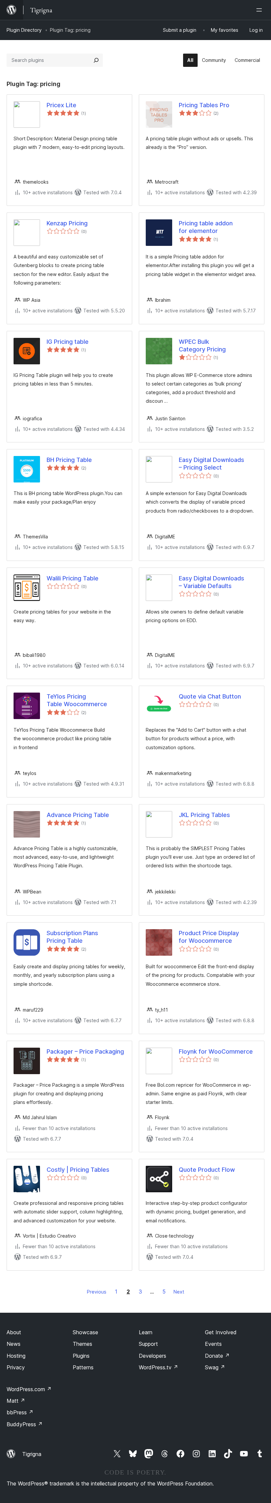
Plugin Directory (24, 30)
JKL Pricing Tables (204, 814)
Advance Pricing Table (78, 814)
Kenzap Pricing (67, 223)
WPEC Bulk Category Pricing (202, 345)
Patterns (83, 1367)
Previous (96, 1292)
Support (148, 1344)
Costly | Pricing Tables (78, 1169)
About (14, 1332)
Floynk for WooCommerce (216, 1051)
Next (179, 1292)
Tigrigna (31, 1454)
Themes (82, 1344)
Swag (215, 1367)
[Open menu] (260, 10)
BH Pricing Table (69, 459)
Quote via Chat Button (210, 696)
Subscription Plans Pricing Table (72, 937)
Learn (145, 1332)
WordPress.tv (158, 1367)
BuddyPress (25, 1424)
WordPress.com (29, 1389)
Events (213, 1344)
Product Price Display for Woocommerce (209, 937)
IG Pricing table (68, 341)
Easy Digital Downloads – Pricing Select (211, 463)
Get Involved (221, 1332)
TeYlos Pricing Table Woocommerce (77, 700)
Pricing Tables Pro (204, 105)
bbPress (20, 1412)
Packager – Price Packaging (85, 1051)
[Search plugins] (96, 60)
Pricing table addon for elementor (206, 227)
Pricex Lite (61, 105)
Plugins (81, 1355)
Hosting (16, 1355)
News (13, 1344)
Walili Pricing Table (72, 578)
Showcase (85, 1332)
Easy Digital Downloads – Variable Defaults (211, 582)
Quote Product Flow (207, 1169)
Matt (16, 1400)
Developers (152, 1355)
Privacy (16, 1367)
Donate (217, 1355)
